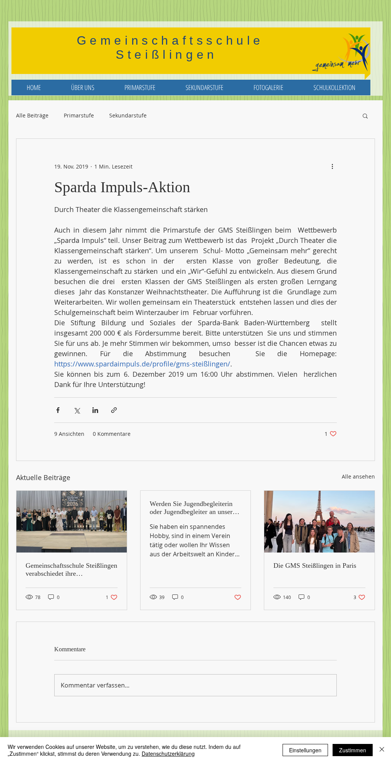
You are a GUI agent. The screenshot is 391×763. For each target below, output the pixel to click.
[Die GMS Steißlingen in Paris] (319, 522)
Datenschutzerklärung (168, 753)
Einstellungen (305, 750)
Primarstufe (79, 115)
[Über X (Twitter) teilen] (76, 410)
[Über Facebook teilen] (57, 410)
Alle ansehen (358, 476)
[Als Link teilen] (114, 410)
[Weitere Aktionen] (332, 166)
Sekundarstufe (128, 115)
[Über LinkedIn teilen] (95, 410)
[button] (365, 115)
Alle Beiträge (32, 115)
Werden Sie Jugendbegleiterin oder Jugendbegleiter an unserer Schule (194, 508)
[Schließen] (381, 750)
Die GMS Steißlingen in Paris (314, 565)
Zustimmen (352, 750)
